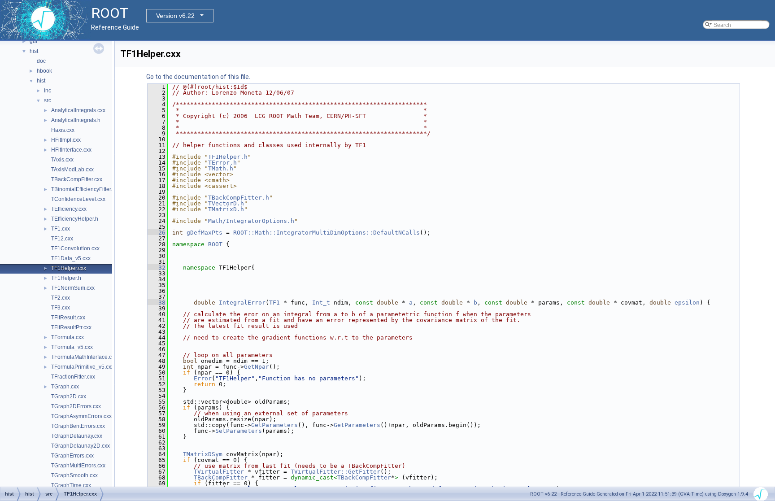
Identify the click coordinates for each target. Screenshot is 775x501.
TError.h (222, 162)
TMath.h (220, 168)
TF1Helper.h (66, 278)
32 (156, 267)
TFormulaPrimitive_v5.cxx (82, 367)
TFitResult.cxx (68, 317)
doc (41, 61)
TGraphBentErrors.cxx (78, 426)
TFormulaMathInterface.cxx (84, 357)
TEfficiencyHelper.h (74, 219)
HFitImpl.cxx (66, 140)
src (47, 100)
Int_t (321, 302)
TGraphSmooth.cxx (74, 475)
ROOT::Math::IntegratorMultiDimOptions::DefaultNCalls (326, 232)
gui (33, 41)
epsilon (687, 302)
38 (156, 302)
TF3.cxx (60, 308)
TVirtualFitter (219, 471)
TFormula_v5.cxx (72, 347)
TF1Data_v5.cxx (71, 258)
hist (34, 51)
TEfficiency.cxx (69, 209)
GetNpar (256, 366)
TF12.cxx (62, 238)
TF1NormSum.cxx (73, 288)
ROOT (215, 244)
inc (47, 90)
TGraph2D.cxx (68, 396)
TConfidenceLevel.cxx (78, 199)
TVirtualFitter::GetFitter (335, 471)
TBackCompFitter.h (238, 197)
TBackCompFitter (221, 477)
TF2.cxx (60, 298)
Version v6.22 (175, 15)
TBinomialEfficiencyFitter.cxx (85, 189)
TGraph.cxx (65, 386)
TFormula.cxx (67, 337)
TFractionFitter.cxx (73, 377)
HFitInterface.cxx (71, 150)
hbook (44, 71)
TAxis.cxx (62, 160)
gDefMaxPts (204, 232)
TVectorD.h (226, 203)
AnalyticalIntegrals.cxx (78, 110)
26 (156, 232)
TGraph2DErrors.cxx (76, 406)
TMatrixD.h (226, 209)
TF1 (274, 302)
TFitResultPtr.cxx (71, 327)
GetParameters (274, 425)
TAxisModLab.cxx (72, 169)
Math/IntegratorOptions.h (251, 221)
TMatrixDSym (202, 454)
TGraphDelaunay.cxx (76, 436)
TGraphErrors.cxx (72, 456)
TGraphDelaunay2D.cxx (80, 446)
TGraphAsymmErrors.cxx (81, 416)
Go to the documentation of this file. (198, 76)
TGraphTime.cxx (71, 485)
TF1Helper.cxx (68, 268)
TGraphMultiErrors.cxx (78, 465)
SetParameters (238, 430)
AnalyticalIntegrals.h (75, 120)
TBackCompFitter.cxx (76, 179)
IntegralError (242, 302)
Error (203, 378)
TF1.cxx (60, 229)
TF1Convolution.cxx (75, 248)
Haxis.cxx (62, 130)
